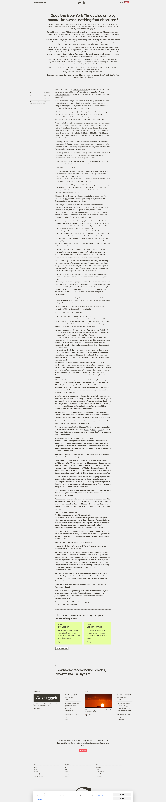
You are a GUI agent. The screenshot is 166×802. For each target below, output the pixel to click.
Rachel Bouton (37, 708)
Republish (98, 774)
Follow (121, 2)
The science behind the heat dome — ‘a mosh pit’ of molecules (72, 716)
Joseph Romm (33, 89)
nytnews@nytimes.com (73, 24)
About (66, 767)
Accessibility (98, 776)
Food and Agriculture (38, 776)
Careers (66, 773)
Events (97, 769)
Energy (35, 767)
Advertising (98, 773)
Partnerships (67, 774)
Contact (66, 771)
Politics (35, 769)
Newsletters (98, 767)
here (62, 34)
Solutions (36, 771)
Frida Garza (90, 714)
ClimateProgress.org (79, 602)
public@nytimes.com (88, 26)
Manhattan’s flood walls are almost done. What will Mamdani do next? (124, 696)
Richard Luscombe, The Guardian (124, 710)
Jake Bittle (119, 699)
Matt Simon (67, 719)
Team (66, 769)
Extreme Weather (37, 774)
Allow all (122, 794)
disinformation (75, 32)
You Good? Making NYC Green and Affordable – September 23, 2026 (71, 696)
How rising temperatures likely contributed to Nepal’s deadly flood (124, 716)
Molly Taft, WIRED (120, 719)
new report (62, 36)
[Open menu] (131, 2)
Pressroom (67, 776)
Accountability (37, 773)
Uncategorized (47, 95)
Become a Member (100, 771)
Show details (39, 799)
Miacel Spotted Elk (69, 710)
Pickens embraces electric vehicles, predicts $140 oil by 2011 (80, 672)
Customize (121, 798)
